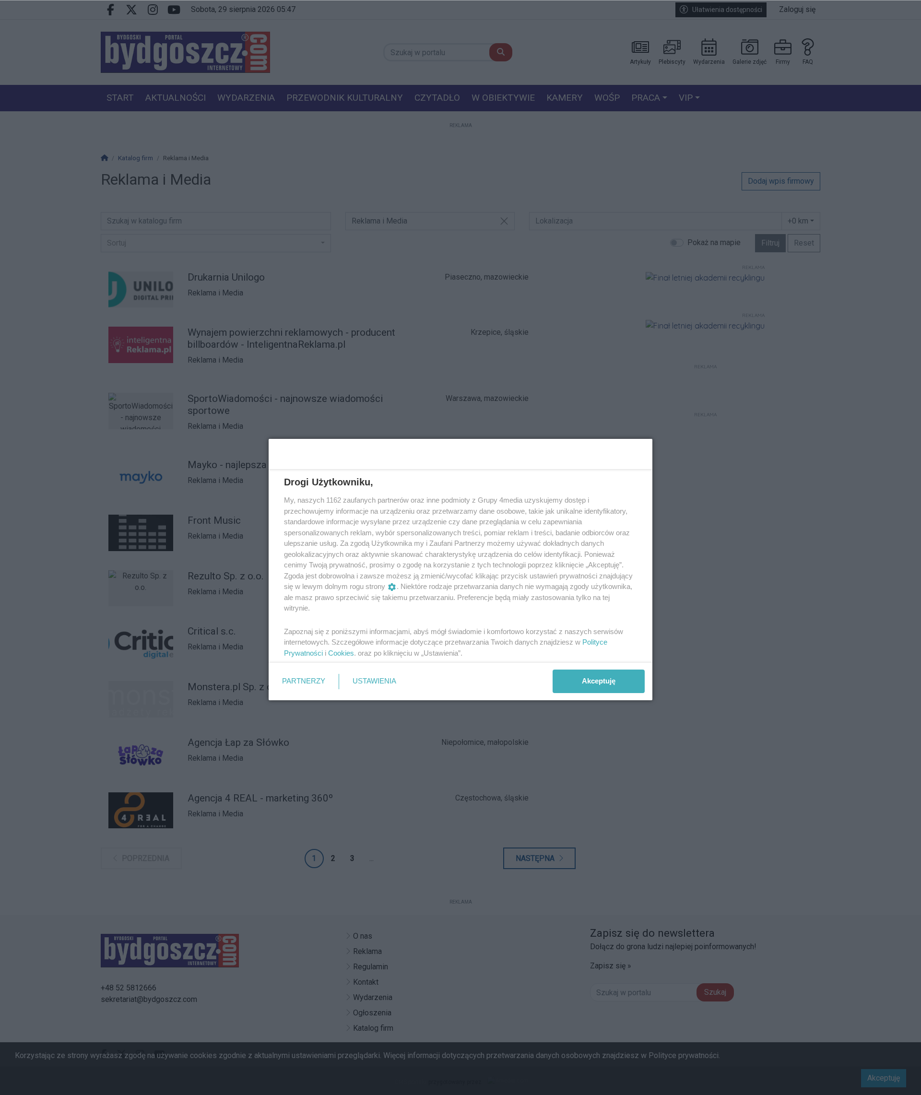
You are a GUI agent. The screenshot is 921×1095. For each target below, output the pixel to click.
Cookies (341, 653)
